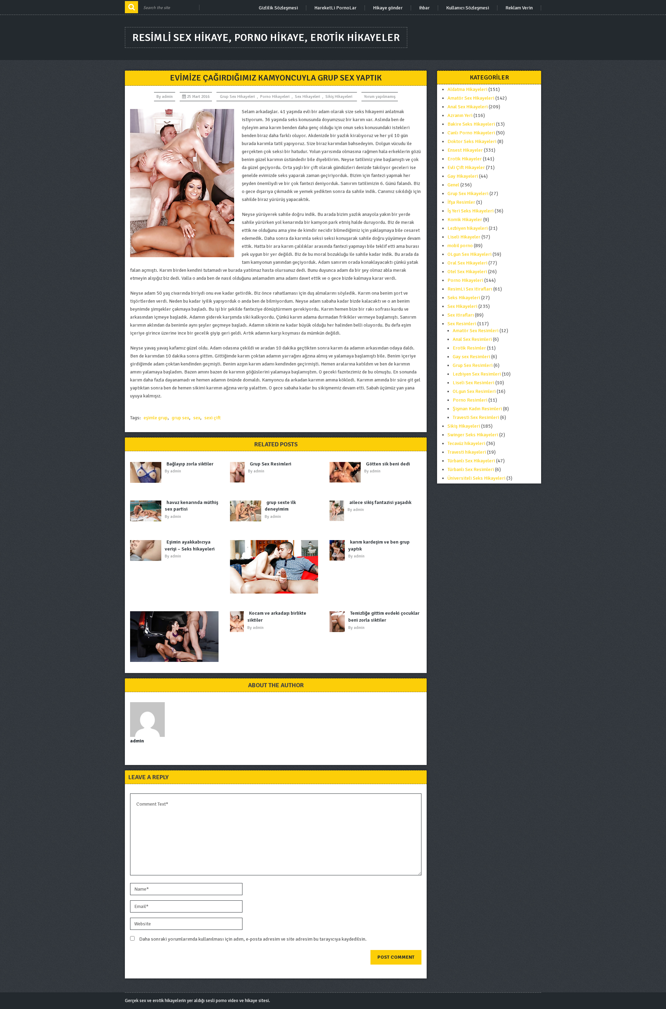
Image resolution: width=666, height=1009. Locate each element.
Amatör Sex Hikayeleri (470, 98)
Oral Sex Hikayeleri (467, 263)
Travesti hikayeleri (466, 452)
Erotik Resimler (469, 348)
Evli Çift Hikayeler (466, 167)
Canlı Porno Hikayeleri (471, 133)
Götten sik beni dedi (388, 464)
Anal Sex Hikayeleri (467, 107)
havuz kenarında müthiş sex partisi (191, 505)
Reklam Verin (519, 8)
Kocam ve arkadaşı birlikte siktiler (276, 616)
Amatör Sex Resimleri (475, 331)
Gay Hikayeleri (462, 176)
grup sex (180, 418)
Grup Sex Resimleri (270, 464)
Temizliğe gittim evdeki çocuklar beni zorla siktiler (383, 616)
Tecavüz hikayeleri (466, 443)
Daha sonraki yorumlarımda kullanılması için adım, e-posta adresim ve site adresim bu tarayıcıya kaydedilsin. (253, 939)
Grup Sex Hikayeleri (237, 96)
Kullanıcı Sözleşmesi (467, 8)
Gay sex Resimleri (471, 357)
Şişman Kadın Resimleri (477, 409)
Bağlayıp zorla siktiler (189, 464)
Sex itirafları (460, 315)
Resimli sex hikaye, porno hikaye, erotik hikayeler (266, 37)
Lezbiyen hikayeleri (467, 228)
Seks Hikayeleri (463, 298)
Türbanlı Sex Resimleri (470, 469)
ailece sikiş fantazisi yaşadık (380, 502)
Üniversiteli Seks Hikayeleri (476, 478)
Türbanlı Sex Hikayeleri (471, 461)
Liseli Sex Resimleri (473, 383)
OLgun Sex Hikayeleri (469, 254)
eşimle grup (156, 418)
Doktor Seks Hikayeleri (471, 141)
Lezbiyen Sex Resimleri (477, 374)
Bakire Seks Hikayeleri (471, 124)
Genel (453, 185)
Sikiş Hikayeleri (338, 96)
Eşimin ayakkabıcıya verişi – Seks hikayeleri (190, 545)
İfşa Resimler (461, 202)
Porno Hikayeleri (275, 96)
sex (196, 418)
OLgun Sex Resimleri (474, 391)
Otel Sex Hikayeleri (467, 272)
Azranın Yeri (459, 115)
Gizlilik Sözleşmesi (278, 8)
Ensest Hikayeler (465, 150)
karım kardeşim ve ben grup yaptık (379, 545)
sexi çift (212, 418)
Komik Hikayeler (464, 219)
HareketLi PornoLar (335, 8)
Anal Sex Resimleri (472, 339)
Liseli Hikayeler (463, 237)
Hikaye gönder (388, 8)
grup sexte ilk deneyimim (280, 505)
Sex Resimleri (461, 324)
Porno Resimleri (470, 400)
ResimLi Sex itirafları (469, 289)
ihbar (424, 8)
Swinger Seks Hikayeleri (472, 435)
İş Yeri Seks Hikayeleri (470, 211)
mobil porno (460, 246)
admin (167, 96)
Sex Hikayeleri (307, 96)
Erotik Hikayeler (464, 159)
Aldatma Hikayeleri (467, 89)
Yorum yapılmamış (379, 96)
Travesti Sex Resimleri (476, 417)
